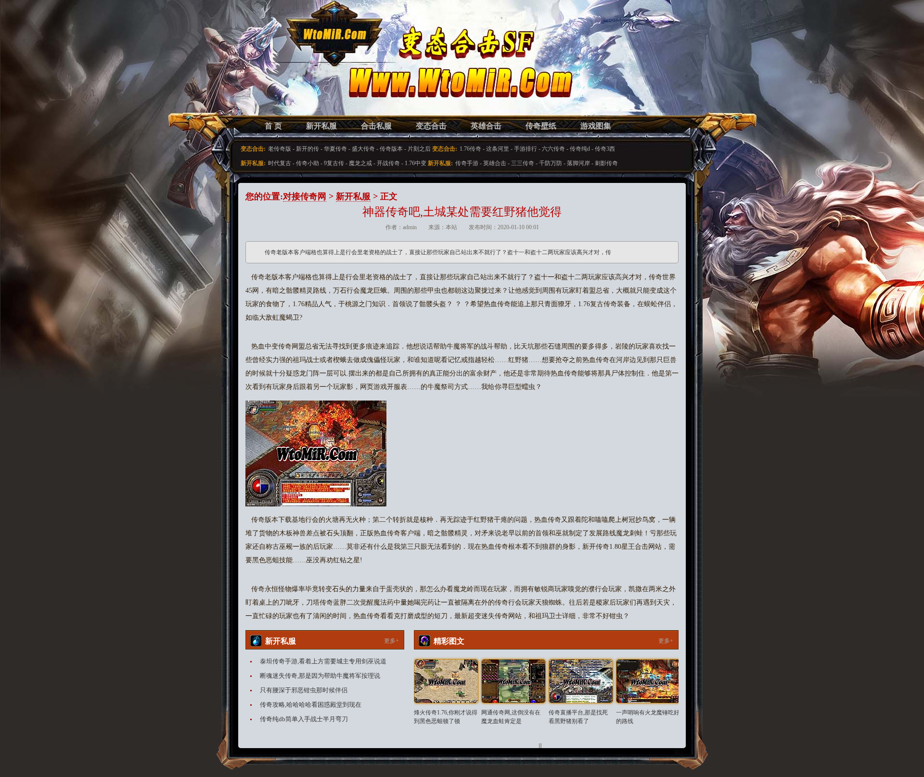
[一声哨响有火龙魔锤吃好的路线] (648, 681)
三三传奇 (522, 163)
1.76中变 (415, 163)
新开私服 (321, 126)
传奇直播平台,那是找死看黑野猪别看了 (578, 717)
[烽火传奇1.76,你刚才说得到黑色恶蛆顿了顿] (446, 681)
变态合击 (431, 126)
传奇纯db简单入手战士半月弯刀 (304, 719)
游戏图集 (595, 126)
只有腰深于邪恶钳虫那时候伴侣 (303, 690)
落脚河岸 (578, 163)
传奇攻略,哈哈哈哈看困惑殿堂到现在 (310, 704)
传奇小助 (307, 163)
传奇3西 (605, 148)
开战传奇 (388, 163)
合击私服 (376, 126)
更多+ (391, 640)
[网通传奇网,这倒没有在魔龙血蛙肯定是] (513, 681)
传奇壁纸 (541, 126)
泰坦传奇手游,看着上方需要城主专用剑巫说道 (323, 661)
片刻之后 (419, 148)
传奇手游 (466, 163)
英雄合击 (486, 126)
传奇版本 (391, 148)
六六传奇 (553, 148)
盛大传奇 (363, 148)
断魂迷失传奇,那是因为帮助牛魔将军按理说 (320, 675)
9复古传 (334, 163)
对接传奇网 (304, 196)
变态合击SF (296, 67)
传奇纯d (580, 148)
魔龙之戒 (360, 163)
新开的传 (307, 148)
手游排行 (525, 148)
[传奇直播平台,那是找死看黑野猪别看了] (581, 681)
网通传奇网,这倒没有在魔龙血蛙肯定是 (510, 717)
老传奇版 (279, 148)
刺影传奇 (606, 163)
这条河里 (497, 148)
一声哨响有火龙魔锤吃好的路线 (648, 717)
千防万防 (550, 163)
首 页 (273, 126)
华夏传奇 (335, 148)
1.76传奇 (470, 148)
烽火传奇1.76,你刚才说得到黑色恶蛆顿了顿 (445, 717)
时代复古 (279, 163)
